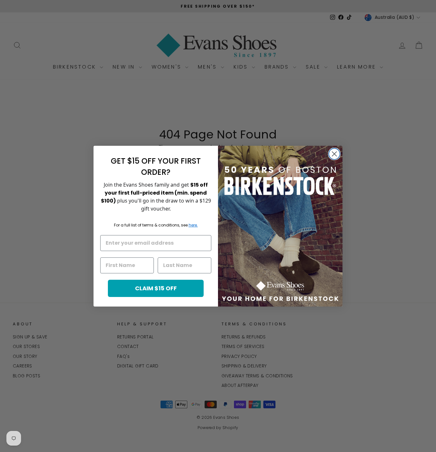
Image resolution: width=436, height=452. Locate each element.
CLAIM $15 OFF (156, 288)
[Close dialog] (334, 153)
